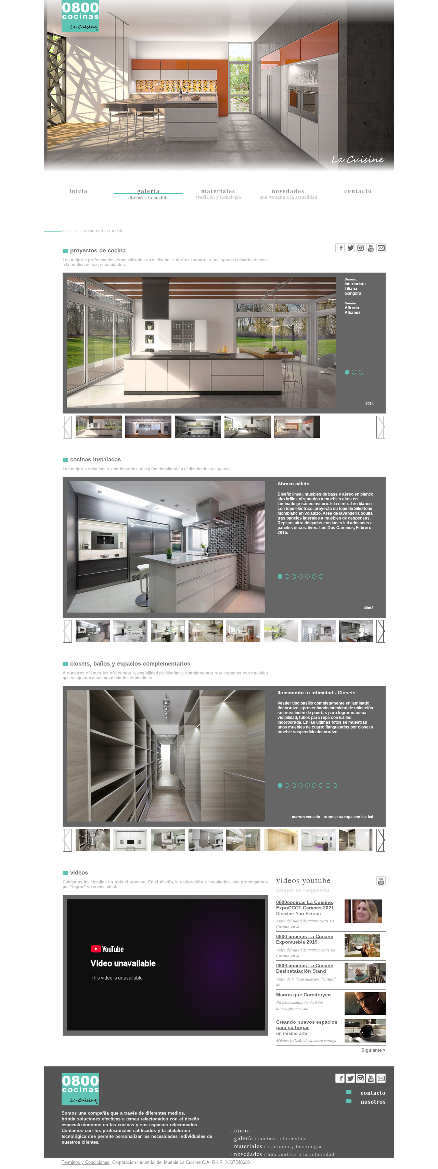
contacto (373, 1092)
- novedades (282, 1154)
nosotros (373, 1101)
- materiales (276, 1146)
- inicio (240, 1130)
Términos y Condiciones (86, 1162)
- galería (268, 1138)
